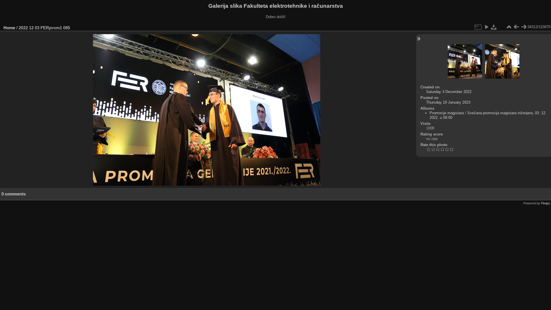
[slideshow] (486, 27)
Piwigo (545, 203)
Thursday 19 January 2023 (448, 102)
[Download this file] (494, 27)
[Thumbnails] (509, 27)
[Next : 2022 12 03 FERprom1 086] (523, 27)
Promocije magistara (447, 113)
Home (9, 27)
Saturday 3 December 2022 (449, 92)
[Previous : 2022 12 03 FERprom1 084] (516, 27)
